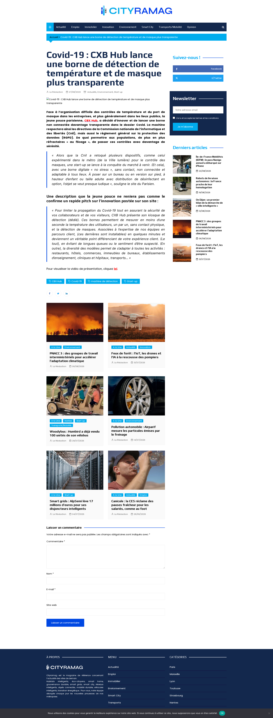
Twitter (58, 293)
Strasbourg (176, 695)
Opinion (191, 26)
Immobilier (91, 26)
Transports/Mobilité (170, 26)
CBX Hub (57, 281)
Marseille (175, 674)
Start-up (118, 92)
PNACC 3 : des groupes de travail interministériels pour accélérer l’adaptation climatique (74, 357)
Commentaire (55, 541)
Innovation (108, 26)
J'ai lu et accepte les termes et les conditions (197, 118)
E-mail (50, 589)
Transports (114, 702)
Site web (51, 605)
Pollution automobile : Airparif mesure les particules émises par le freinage (135, 430)
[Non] (269, 713)
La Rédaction (56, 92)
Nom (50, 573)
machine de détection (104, 281)
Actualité (61, 26)
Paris (172, 667)
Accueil (54, 37)
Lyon (172, 681)
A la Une (55, 347)
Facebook (49, 293)
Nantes (68, 420)
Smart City (147, 26)
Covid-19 (76, 281)
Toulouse (175, 688)
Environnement (127, 26)
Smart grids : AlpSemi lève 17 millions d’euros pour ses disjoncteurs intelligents (71, 504)
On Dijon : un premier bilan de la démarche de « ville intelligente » (209, 202)
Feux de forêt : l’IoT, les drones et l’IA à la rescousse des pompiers (136, 355)
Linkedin (67, 293)
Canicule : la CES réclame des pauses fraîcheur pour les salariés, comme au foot (132, 504)
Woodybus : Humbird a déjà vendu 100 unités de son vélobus (75, 433)
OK (222, 713)
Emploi (75, 26)
